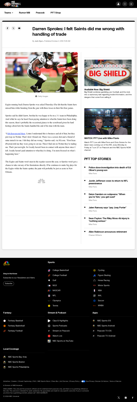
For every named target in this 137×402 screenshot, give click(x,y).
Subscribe (8, 283)
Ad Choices (64, 381)
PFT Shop (56, 12)
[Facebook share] (7, 28)
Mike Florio (93, 174)
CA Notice (104, 381)
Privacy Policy (74, 381)
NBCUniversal (17, 385)
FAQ (34, 381)
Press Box (55, 381)
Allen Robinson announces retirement (108, 232)
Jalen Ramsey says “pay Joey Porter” (107, 207)
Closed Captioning (24, 381)
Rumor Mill (24, 12)
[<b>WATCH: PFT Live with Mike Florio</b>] (108, 121)
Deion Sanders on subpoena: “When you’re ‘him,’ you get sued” (107, 195)
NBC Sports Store (44, 381)
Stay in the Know (10, 274)
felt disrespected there (16, 133)
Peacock (40, 12)
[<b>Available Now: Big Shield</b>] (108, 73)
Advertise (6, 381)
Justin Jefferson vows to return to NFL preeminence (108, 182)
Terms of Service (115, 381)
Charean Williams (95, 235)
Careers (14, 381)
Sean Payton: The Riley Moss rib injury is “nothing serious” (109, 219)
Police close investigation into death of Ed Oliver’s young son (110, 169)
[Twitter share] (13, 28)
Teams (7, 12)
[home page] (12, 3)
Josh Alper (39, 41)
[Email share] (19, 28)
